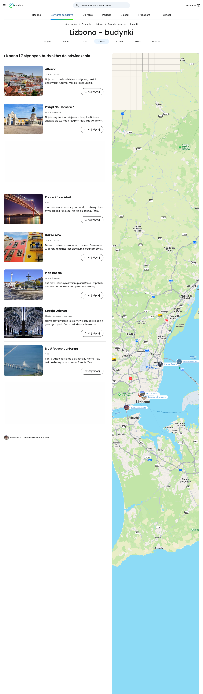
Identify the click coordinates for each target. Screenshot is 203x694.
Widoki (138, 41)
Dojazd (125, 15)
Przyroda (120, 41)
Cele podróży (71, 24)
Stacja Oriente (56, 311)
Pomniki (83, 41)
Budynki (101, 41)
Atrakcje (155, 41)
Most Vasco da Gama (61, 348)
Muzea (66, 41)
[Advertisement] (55, 161)
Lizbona (36, 15)
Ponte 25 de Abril (58, 197)
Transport (144, 15)
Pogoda (106, 15)
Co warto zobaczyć (62, 15)
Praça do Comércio (59, 107)
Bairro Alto (53, 235)
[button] (4, 5)
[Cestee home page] (16, 5)
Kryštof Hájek (15, 437)
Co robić (88, 15)
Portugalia (86, 24)
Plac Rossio (53, 273)
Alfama (50, 69)
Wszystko (48, 41)
